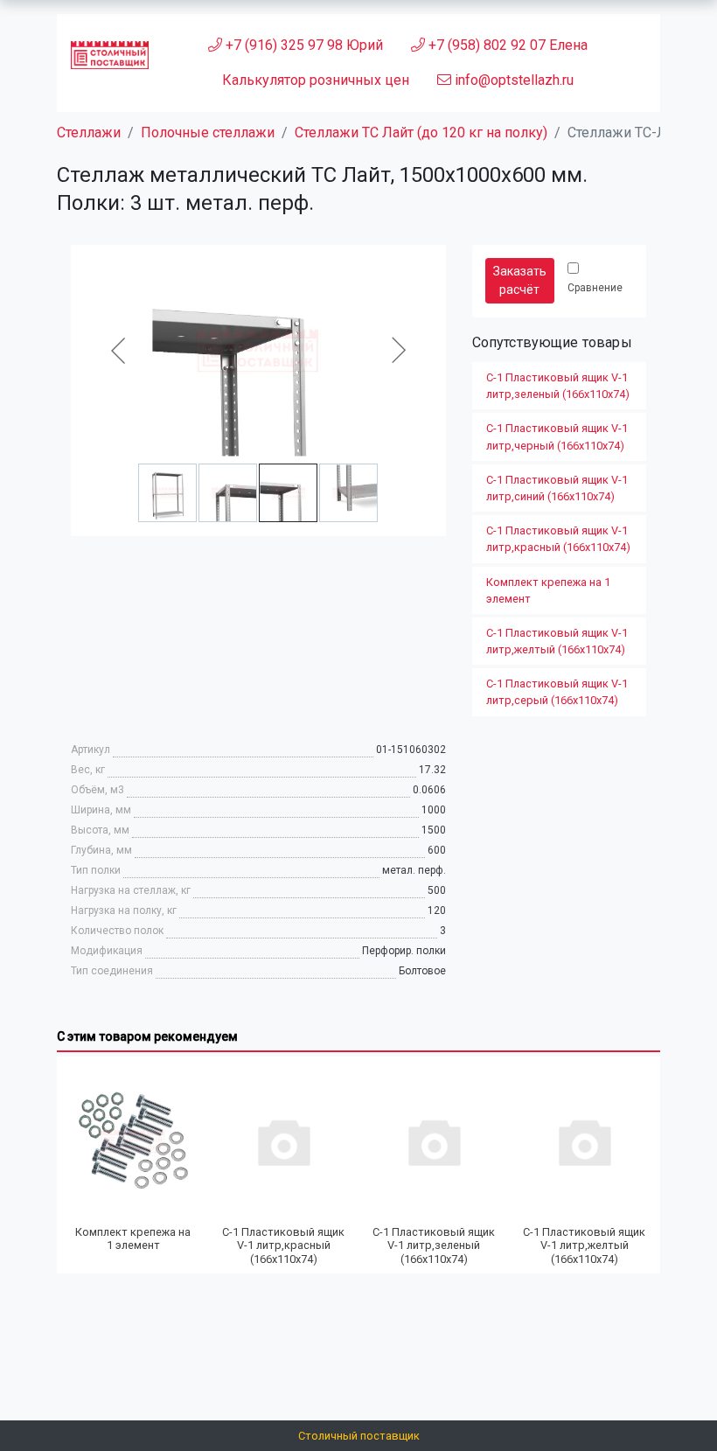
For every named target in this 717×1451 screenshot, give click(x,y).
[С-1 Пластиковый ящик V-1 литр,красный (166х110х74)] (283, 1141)
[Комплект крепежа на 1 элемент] (133, 1141)
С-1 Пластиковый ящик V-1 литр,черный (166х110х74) (557, 436)
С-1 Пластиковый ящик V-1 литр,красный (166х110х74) (558, 539)
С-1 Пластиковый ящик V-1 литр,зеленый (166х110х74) (558, 386)
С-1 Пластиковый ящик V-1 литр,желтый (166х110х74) (557, 641)
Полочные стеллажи (208, 132)
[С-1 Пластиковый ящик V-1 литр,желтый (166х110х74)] (584, 1141)
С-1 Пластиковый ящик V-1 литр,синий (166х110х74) (557, 488)
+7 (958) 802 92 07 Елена (506, 45)
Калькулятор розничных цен (315, 80)
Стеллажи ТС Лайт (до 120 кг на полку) (421, 132)
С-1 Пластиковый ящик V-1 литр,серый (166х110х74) (557, 692)
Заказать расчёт (519, 280)
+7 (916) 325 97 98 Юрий (302, 45)
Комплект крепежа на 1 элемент (548, 590)
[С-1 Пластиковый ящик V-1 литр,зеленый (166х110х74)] (433, 1141)
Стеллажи (89, 132)
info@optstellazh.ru (512, 80)
